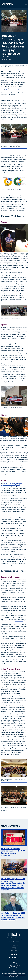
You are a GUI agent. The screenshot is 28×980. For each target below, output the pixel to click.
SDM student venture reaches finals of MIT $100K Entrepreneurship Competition (13, 851)
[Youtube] (15, 957)
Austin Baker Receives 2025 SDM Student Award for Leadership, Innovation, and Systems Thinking (13, 916)
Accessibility (14, 950)
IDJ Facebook (20, 90)
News (10, 59)
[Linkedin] (18, 957)
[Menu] (25, 3)
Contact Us (14, 949)
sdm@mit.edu (14, 963)
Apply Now (14, 947)
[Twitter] (12, 957)
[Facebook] (9, 957)
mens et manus (19, 621)
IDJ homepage (10, 90)
